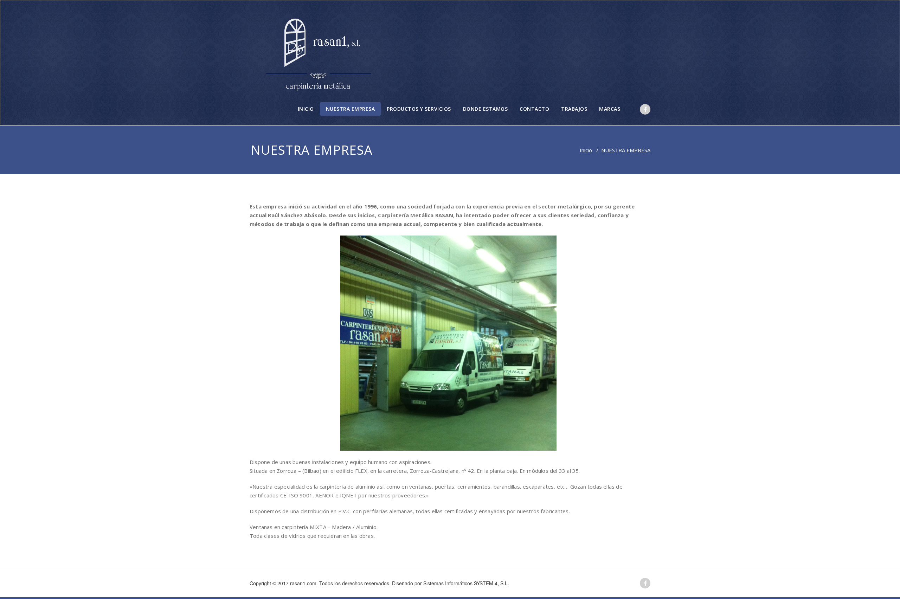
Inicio (586, 150)
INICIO (306, 108)
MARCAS (609, 108)
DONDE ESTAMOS (485, 108)
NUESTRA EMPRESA (350, 108)
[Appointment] (319, 51)
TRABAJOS (574, 108)
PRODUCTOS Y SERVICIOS (419, 108)
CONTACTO (534, 108)
